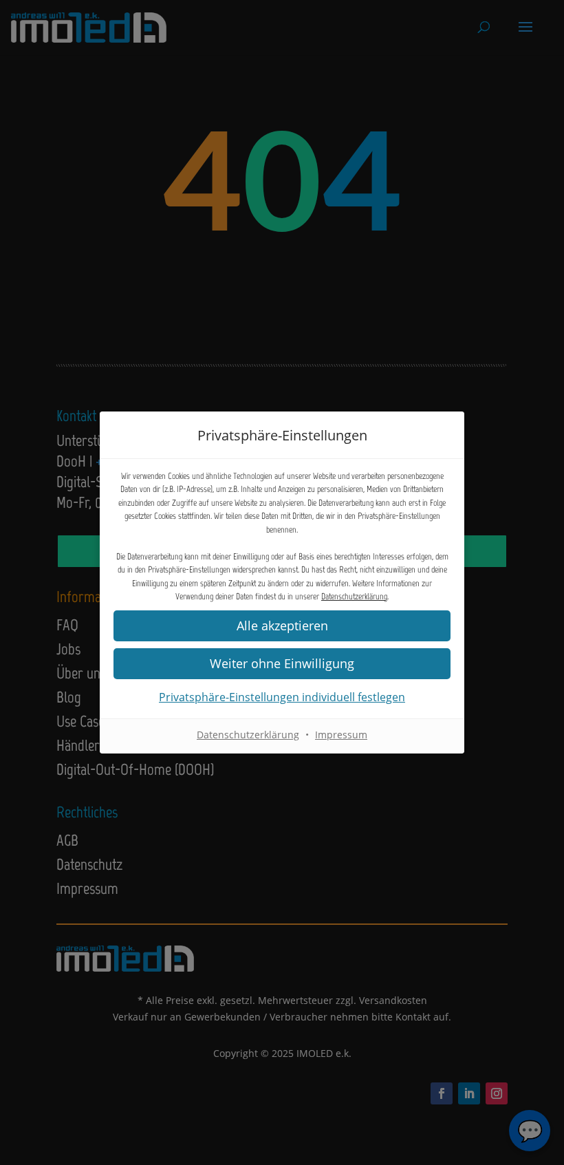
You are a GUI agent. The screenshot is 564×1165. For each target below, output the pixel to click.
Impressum (341, 734)
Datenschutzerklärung (354, 596)
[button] (282, 625)
